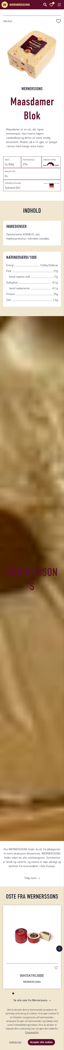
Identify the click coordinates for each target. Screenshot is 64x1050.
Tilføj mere (30, 878)
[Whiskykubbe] (32, 932)
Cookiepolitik (32, 1032)
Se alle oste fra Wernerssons (30, 1000)
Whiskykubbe (32, 978)
